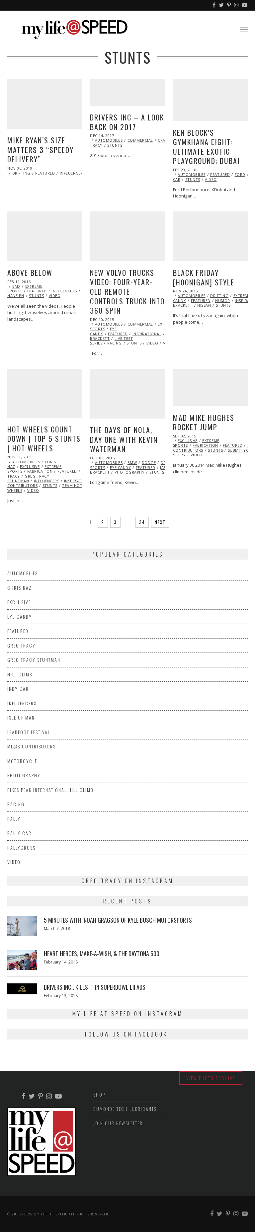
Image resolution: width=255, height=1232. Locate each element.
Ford (240, 174)
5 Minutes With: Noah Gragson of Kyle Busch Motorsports (118, 920)
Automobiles (109, 140)
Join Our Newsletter (118, 1122)
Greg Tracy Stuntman (28, 478)
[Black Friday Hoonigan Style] (210, 236)
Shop (99, 1094)
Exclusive (30, 466)
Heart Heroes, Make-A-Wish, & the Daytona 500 (101, 953)
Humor (222, 300)
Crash (164, 140)
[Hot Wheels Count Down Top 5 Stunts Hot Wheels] (44, 393)
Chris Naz (19, 587)
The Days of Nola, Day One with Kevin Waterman (124, 439)
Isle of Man (21, 717)
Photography (130, 472)
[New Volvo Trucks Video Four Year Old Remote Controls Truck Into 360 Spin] (127, 236)
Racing (114, 343)
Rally (14, 818)
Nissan (204, 305)
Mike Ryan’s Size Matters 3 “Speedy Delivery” (40, 149)
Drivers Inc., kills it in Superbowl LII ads (94, 987)
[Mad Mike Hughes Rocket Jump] (210, 387)
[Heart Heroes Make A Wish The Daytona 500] (22, 960)
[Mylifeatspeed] (214, 5)
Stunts (114, 145)
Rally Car (19, 832)
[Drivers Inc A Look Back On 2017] (127, 92)
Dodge (149, 462)
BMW (132, 462)
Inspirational (147, 333)
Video (211, 179)
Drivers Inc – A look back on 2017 (127, 122)
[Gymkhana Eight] (210, 100)
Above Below (29, 272)
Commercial (140, 140)
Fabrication (40, 471)
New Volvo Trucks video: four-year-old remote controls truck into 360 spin (127, 291)
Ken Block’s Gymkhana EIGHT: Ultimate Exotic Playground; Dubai (206, 146)
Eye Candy (120, 467)
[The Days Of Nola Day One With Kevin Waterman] (127, 394)
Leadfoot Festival (28, 732)
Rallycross (21, 847)
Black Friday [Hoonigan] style (203, 277)
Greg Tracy (21, 645)
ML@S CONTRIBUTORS (31, 746)
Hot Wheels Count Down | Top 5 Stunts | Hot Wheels (44, 438)
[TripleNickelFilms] (245, 5)
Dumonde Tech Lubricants (125, 1108)
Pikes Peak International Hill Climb (50, 789)
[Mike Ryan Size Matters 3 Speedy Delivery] (44, 104)
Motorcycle (22, 760)
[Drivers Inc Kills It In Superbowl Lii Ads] (22, 988)
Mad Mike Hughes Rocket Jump (203, 422)
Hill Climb (19, 674)
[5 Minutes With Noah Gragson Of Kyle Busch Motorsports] (22, 926)
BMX (16, 286)
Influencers (72, 173)
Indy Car (18, 688)
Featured (45, 173)
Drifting (21, 173)
